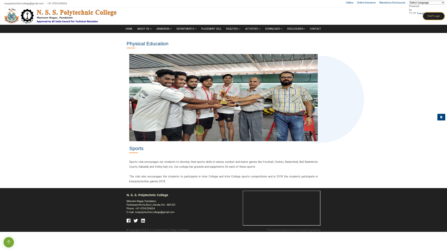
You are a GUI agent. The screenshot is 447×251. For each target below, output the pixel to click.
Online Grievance (366, 2)
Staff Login (433, 16)
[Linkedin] (143, 220)
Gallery (349, 2)
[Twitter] (136, 220)
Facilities (232, 28)
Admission (163, 28)
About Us (143, 28)
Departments (186, 28)
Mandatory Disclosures (392, 2)
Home (129, 28)
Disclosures (295, 28)
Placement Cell (211, 28)
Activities (251, 28)
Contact (315, 28)
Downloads (272, 28)
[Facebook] (128, 220)
